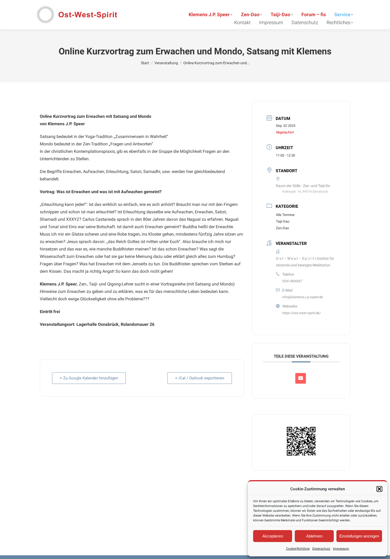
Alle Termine (285, 215)
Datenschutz (321, 549)
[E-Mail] (300, 378)
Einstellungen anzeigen (359, 536)
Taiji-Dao (282, 221)
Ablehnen (314, 536)
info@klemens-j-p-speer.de (302, 297)
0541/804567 (292, 281)
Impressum (341, 549)
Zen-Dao (282, 228)
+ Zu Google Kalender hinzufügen (89, 378)
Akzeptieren (272, 536)
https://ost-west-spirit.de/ (301, 313)
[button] (379, 489)
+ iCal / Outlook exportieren (199, 378)
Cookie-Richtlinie (298, 549)
